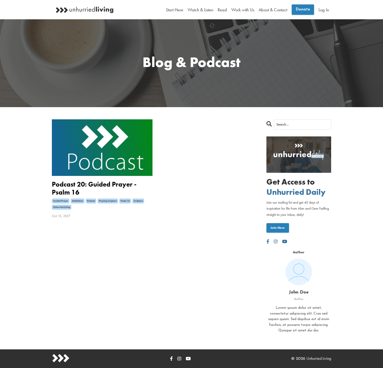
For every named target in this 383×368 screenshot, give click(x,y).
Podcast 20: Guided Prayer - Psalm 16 (94, 188)
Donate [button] (303, 10)
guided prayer (60, 200)
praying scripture (108, 200)
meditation (77, 200)
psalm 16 (125, 200)
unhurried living (61, 207)
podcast (91, 200)
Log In (324, 10)
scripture (138, 200)
